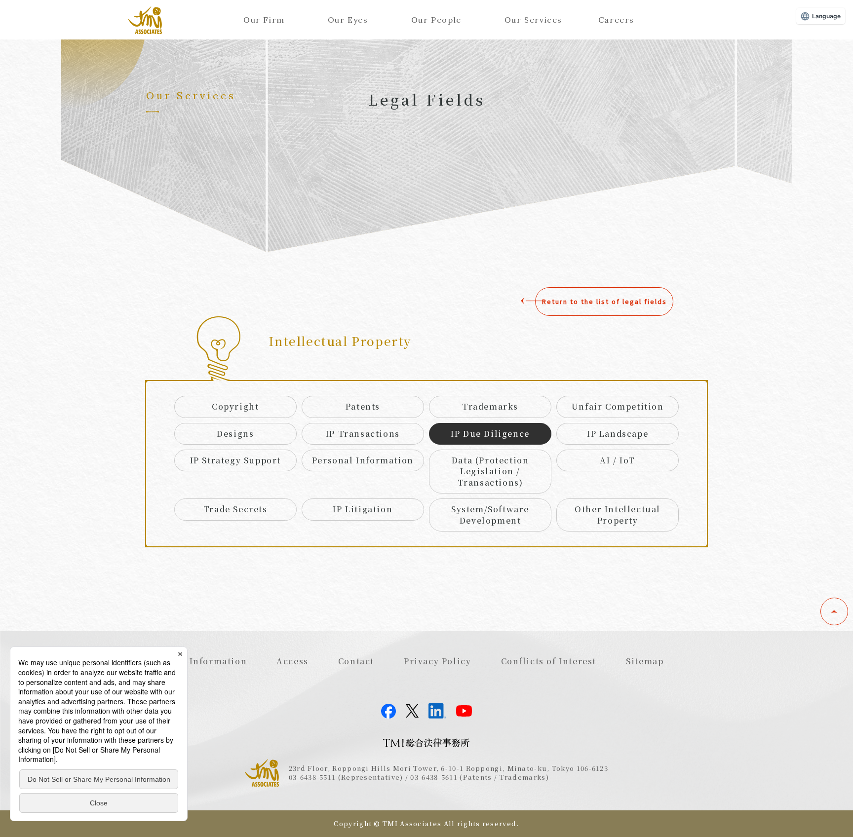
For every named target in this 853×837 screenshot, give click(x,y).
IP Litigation (362, 509)
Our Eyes (348, 20)
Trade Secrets (235, 509)
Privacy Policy (437, 661)
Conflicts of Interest (549, 661)
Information (218, 661)
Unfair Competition (618, 406)
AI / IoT (617, 460)
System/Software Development (490, 514)
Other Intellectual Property (617, 514)
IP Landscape (617, 433)
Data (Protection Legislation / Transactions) (490, 471)
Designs (235, 433)
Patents (363, 406)
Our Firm (264, 20)
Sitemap (644, 661)
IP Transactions (363, 433)
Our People (436, 20)
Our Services (533, 20)
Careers (616, 20)
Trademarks (490, 406)
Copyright (235, 406)
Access (292, 661)
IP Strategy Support (235, 460)
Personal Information (363, 460)
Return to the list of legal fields (604, 301)
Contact (356, 661)
